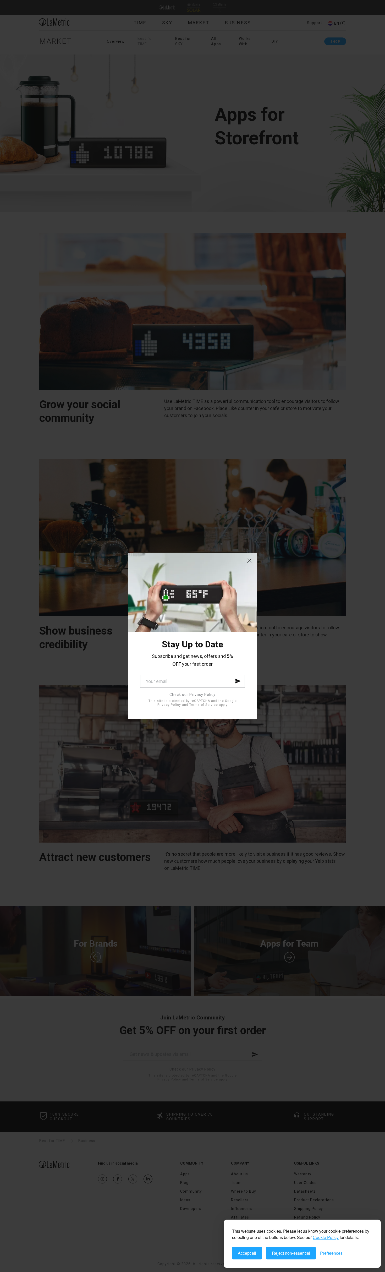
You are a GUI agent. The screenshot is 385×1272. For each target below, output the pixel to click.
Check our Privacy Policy (192, 694)
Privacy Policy (169, 705)
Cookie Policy (326, 1237)
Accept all (247, 1253)
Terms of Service (203, 705)
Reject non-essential (291, 1253)
